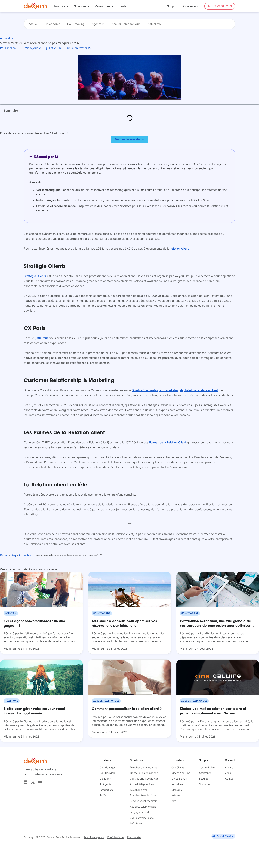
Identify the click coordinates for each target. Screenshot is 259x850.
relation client (179, 248)
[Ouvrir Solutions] (88, 6)
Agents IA (98, 24)
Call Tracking (76, 24)
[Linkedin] (25, 782)
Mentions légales (94, 837)
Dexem (4, 555)
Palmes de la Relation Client (167, 442)
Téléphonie (52, 24)
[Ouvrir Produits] (67, 6)
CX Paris (42, 338)
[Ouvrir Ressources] (112, 6)
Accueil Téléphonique (126, 24)
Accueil (33, 24)
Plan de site (134, 837)
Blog (13, 555)
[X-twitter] (33, 782)
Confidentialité (115, 837)
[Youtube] (40, 782)
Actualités (154, 24)
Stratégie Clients (35, 276)
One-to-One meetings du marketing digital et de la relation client (175, 390)
